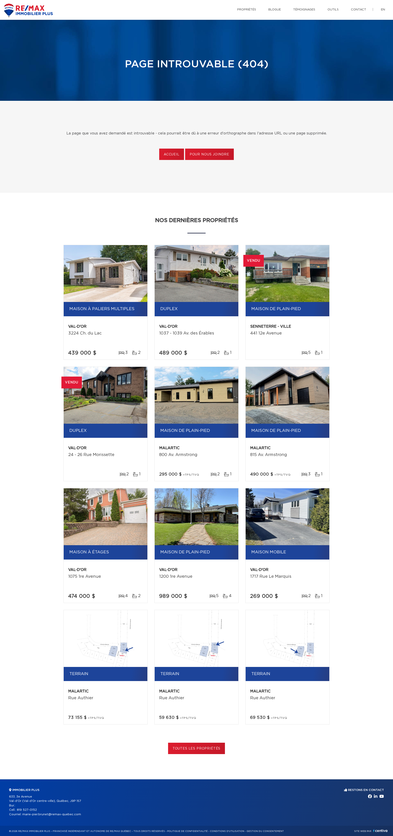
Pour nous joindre (209, 154)
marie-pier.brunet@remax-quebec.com (51, 814)
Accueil (171, 154)
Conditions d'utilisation (227, 831)
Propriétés (246, 9)
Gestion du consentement (265, 831)
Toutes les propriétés (197, 748)
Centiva (380, 830)
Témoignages (304, 9)
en (383, 9)
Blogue (274, 9)
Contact (358, 9)
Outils (333, 9)
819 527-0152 (27, 809)
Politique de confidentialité (187, 831)
